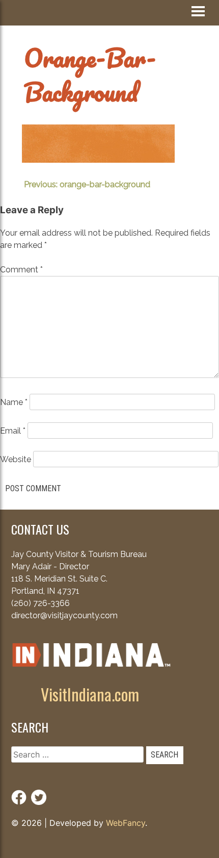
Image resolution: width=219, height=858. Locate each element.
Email (12, 431)
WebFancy (125, 823)
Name (14, 402)
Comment (21, 269)
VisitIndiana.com (90, 694)
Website (15, 459)
